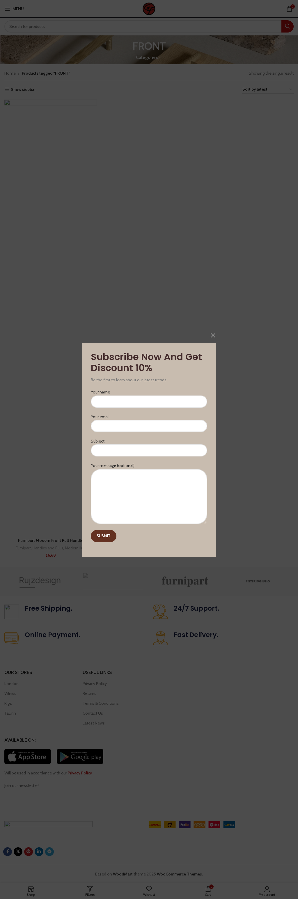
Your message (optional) (112, 465)
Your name (100, 392)
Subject (97, 441)
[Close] (213, 335)
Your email (100, 416)
